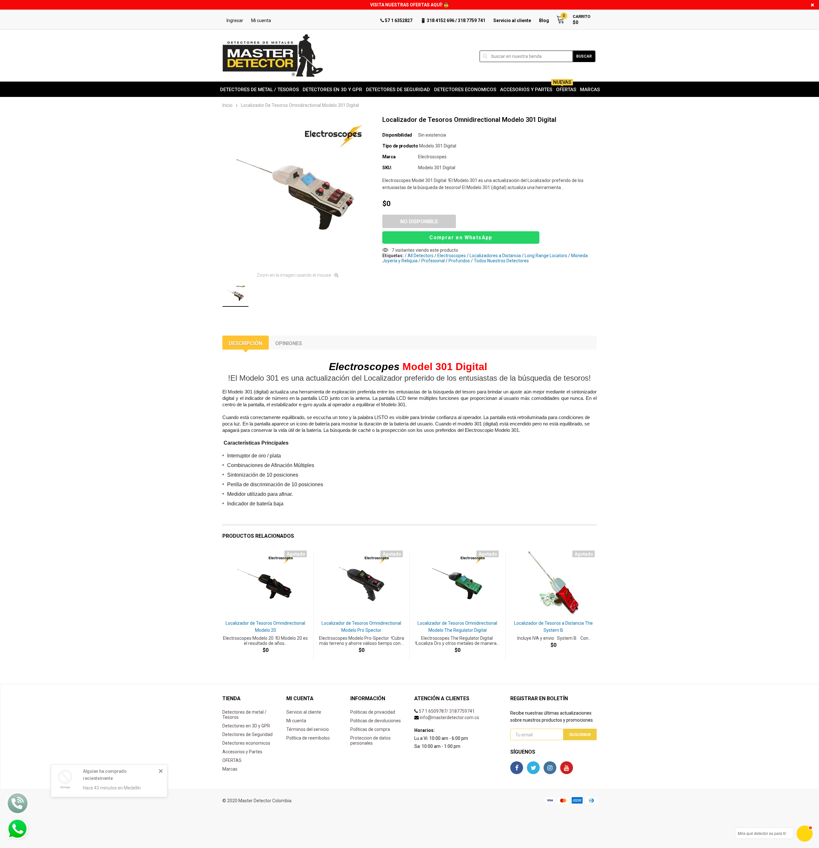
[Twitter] (533, 767)
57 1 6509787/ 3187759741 (447, 711)
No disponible (419, 221)
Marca (389, 156)
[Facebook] (516, 767)
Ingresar (235, 20)
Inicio (227, 105)
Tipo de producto (400, 145)
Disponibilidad (397, 135)
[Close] (160, 771)
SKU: (387, 167)
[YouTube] (566, 767)
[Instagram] (550, 767)
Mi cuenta (261, 20)
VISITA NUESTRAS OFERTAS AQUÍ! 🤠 (409, 4)
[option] (297, 191)
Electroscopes (432, 156)
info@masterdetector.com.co (449, 717)
